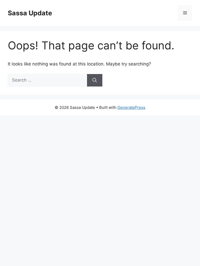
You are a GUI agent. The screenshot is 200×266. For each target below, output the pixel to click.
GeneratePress (131, 107)
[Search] (94, 80)
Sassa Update (30, 13)
